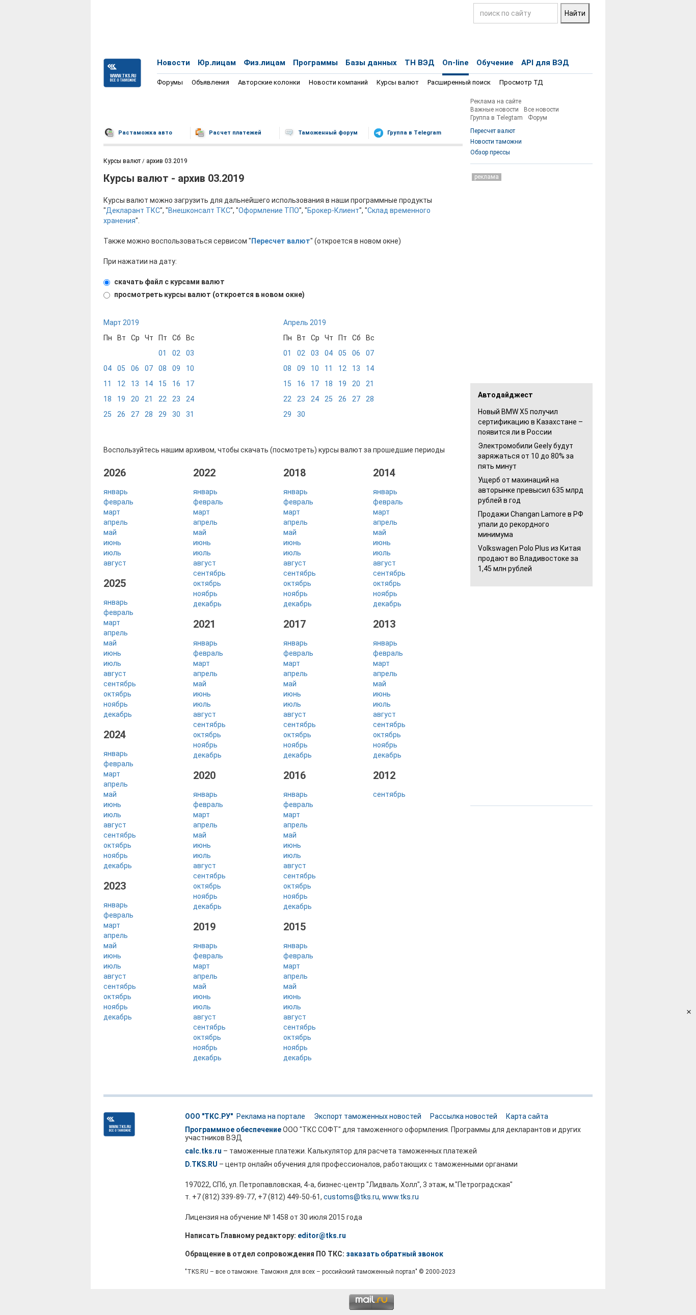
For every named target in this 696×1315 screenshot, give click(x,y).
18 (107, 399)
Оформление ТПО (268, 210)
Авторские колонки (269, 82)
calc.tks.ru (203, 1151)
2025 (114, 583)
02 (176, 353)
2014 (384, 473)
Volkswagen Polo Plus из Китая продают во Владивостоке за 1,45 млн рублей (529, 558)
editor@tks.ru (322, 1235)
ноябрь (115, 704)
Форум (537, 117)
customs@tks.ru (351, 1197)
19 (121, 399)
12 (121, 384)
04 (107, 368)
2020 (204, 775)
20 (135, 399)
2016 (294, 775)
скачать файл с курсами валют (169, 282)
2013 (384, 624)
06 (135, 368)
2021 (204, 624)
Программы (315, 62)
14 (149, 384)
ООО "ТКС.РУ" (209, 1116)
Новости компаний (338, 82)
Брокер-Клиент (333, 210)
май (110, 532)
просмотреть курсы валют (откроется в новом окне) (209, 294)
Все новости (541, 109)
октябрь (117, 694)
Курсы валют (398, 82)
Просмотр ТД (521, 82)
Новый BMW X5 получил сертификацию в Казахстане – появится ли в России (530, 422)
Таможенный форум (328, 132)
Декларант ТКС (133, 210)
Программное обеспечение (233, 1129)
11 (107, 384)
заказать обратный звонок (394, 1254)
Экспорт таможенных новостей (367, 1116)
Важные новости (494, 109)
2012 (384, 775)
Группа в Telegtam (496, 117)
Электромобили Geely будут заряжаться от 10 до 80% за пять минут (526, 456)
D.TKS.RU (201, 1164)
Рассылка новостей (463, 1116)
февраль (118, 502)
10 (190, 368)
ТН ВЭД (420, 62)
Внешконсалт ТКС (199, 210)
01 (162, 353)
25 (107, 414)
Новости (173, 62)
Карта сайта (527, 1116)
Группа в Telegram (414, 132)
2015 (294, 927)
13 (135, 384)
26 (121, 414)
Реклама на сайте (495, 101)
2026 (114, 473)
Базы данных (371, 62)
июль (112, 553)
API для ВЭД (545, 62)
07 (149, 368)
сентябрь (119, 684)
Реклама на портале (270, 1116)
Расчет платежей (235, 132)
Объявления (210, 82)
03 (190, 353)
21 (149, 399)
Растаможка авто (145, 132)
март (111, 512)
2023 (114, 886)
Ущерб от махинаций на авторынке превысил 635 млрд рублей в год (530, 490)
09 (176, 368)
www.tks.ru (400, 1197)
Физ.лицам (264, 62)
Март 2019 (121, 322)
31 (190, 414)
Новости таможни (496, 141)
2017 (294, 624)
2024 (114, 735)
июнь (112, 543)
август (114, 563)
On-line (455, 62)
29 (162, 414)
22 (162, 399)
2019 (204, 927)
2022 (204, 473)
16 (176, 384)
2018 (294, 473)
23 (176, 399)
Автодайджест (505, 395)
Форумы (170, 82)
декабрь (117, 714)
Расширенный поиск (459, 82)
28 (149, 414)
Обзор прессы (490, 152)
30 (176, 414)
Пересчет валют (492, 131)
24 (190, 399)
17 (190, 384)
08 (162, 368)
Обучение (495, 62)
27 (135, 414)
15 (162, 384)
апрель (115, 522)
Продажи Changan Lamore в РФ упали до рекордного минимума (530, 524)
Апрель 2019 (304, 322)
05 (121, 368)
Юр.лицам (217, 62)
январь (115, 492)
